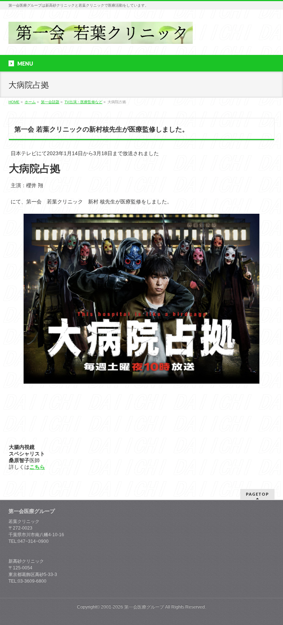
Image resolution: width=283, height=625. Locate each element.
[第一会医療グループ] (100, 36)
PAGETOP (257, 494)
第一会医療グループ (144, 607)
